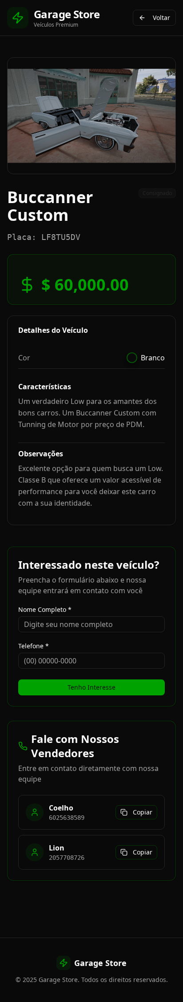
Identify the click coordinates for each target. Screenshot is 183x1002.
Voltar (161, 17)
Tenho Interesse (91, 687)
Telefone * (33, 646)
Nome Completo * (45, 610)
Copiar (142, 812)
